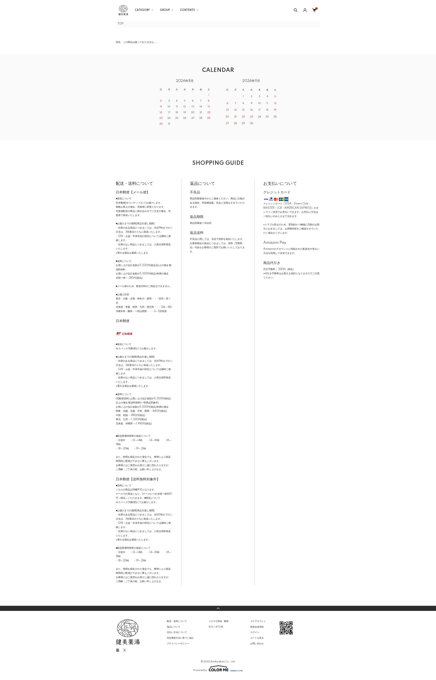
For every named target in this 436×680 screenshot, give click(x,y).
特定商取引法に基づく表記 (180, 638)
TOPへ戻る (218, 608)
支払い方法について (177, 632)
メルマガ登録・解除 (219, 621)
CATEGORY (142, 10)
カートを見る (257, 638)
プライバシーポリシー (178, 643)
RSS (211, 627)
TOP (120, 23)
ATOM (219, 627)
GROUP (165, 10)
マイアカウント (258, 621)
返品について (173, 627)
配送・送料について (177, 621)
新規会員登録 (257, 627)
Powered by (200, 670)
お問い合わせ (257, 643)
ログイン (254, 632)
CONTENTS (187, 10)
